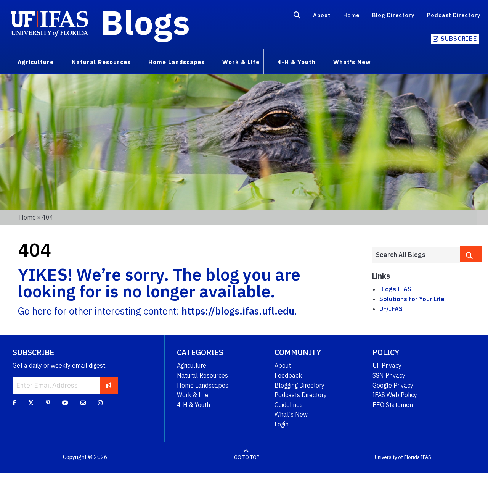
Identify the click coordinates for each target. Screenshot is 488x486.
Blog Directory (393, 15)
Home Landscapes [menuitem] (176, 62)
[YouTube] (65, 403)
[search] (471, 254)
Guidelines (288, 404)
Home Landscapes (202, 385)
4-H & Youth (193, 404)
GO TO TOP (246, 457)
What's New (291, 414)
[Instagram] (100, 403)
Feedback (288, 375)
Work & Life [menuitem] (241, 62)
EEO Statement (393, 404)
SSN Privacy (388, 375)
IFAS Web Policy (394, 395)
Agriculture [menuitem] (36, 62)
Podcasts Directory (300, 395)
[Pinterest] (48, 403)
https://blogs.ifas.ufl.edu (237, 311)
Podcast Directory (453, 15)
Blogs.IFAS (395, 289)
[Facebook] (14, 403)
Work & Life (193, 395)
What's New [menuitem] (352, 62)
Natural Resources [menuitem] (101, 62)
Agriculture (191, 365)
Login (281, 424)
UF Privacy (386, 365)
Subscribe (459, 38)
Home (351, 15)
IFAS (426, 457)
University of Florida (397, 457)
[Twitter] (31, 403)
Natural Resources (202, 375)
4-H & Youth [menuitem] (297, 62)
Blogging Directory (299, 385)
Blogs (145, 22)
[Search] (297, 16)
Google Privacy (392, 385)
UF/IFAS (391, 309)
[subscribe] (108, 385)
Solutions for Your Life (412, 299)
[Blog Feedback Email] (83, 403)
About (322, 15)
